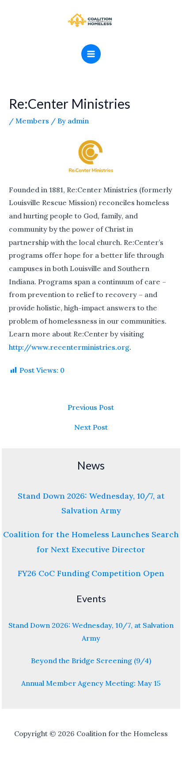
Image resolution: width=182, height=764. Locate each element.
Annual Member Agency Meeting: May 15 (91, 683)
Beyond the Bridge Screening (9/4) (91, 660)
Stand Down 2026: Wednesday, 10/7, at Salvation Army (91, 503)
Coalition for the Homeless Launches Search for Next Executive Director (91, 541)
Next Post (91, 427)
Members (32, 120)
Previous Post (91, 407)
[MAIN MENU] (91, 54)
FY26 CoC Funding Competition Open (91, 573)
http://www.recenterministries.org (69, 347)
